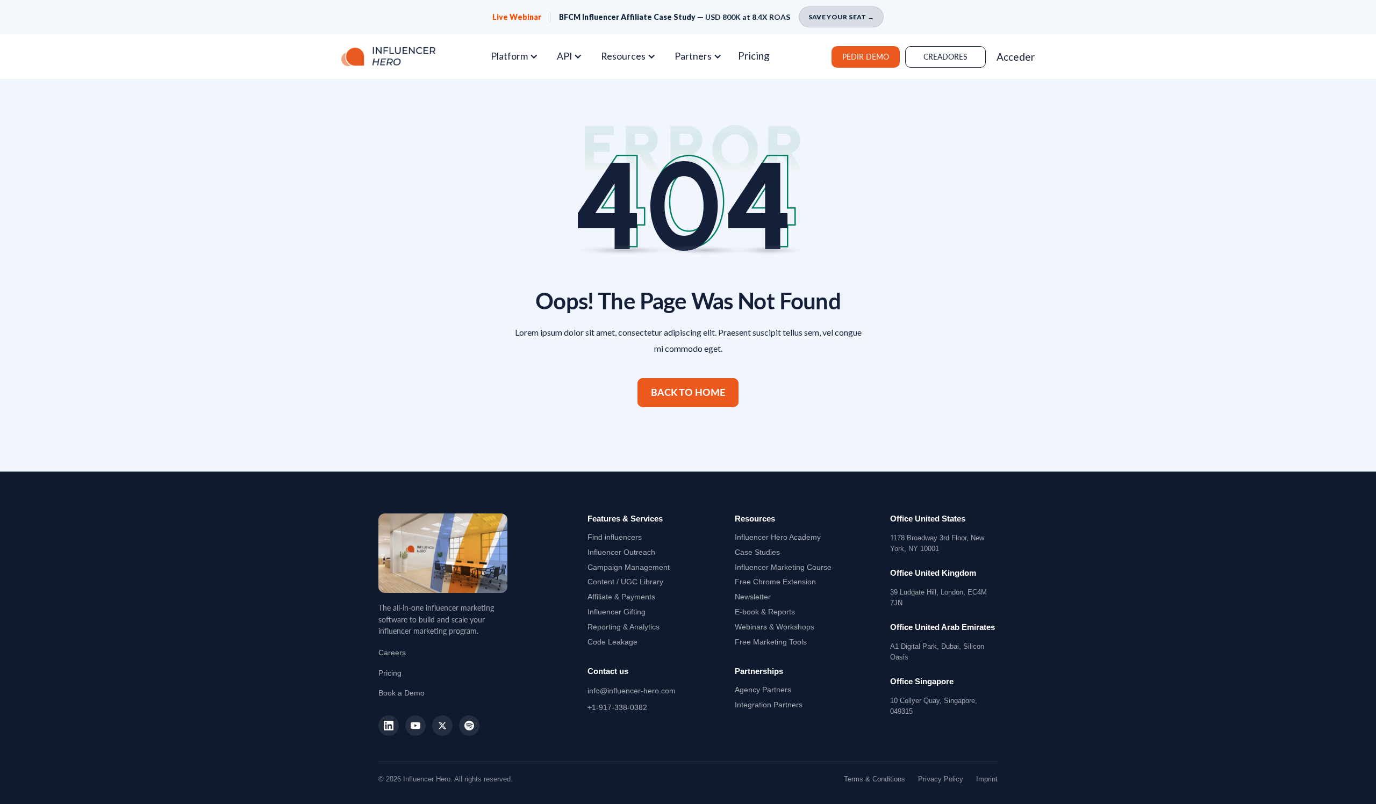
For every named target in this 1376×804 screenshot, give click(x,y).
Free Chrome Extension (775, 581)
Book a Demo (401, 693)
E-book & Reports (765, 611)
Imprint (987, 779)
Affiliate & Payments (621, 596)
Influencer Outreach (621, 552)
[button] (518, 56)
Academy (778, 537)
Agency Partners (763, 689)
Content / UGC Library (625, 581)
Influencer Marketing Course (783, 567)
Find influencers (614, 537)
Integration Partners (768, 704)
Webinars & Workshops (774, 626)
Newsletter (753, 596)
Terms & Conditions (874, 779)
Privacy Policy (940, 779)
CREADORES (945, 56)
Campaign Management (628, 567)
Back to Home (688, 392)
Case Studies (757, 552)
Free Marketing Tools (771, 642)
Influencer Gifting (616, 611)
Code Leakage (612, 642)
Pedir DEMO (865, 56)
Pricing (754, 55)
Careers (392, 652)
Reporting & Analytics (623, 626)
